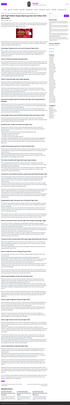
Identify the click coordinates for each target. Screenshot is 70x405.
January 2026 (52, 66)
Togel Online (54, 9)
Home (5, 9)
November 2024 (52, 84)
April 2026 (51, 62)
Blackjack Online (29, 9)
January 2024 (52, 98)
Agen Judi (10, 9)
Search (50, 13)
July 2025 (51, 74)
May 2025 (51, 76)
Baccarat (48, 9)
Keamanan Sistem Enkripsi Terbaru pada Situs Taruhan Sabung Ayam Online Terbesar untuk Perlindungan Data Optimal (58, 35)
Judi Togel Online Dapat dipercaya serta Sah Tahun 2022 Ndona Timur (39, 393)
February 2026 (52, 64)
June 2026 (51, 59)
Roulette (36, 9)
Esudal (35, 3)
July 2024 (51, 90)
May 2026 (51, 60)
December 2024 (52, 83)
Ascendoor (17, 403)
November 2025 (52, 68)
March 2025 (51, 79)
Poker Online (22, 9)
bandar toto (51, 51)
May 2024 (51, 92)
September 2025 (52, 71)
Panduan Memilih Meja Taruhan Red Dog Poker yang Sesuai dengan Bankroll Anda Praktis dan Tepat (58, 27)
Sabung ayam (42, 9)
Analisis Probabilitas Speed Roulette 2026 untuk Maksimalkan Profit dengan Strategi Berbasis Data (59, 31)
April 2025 (51, 78)
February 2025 (52, 80)
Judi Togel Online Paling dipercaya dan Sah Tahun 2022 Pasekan (24, 393)
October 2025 (52, 70)
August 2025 (51, 72)
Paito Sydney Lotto (62, 9)
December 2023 (52, 99)
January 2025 (52, 82)
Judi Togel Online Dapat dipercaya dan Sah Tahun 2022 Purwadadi (8, 393)
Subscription (4, 4)
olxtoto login (51, 48)
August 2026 (51, 56)
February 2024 (52, 96)
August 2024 (51, 88)
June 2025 (51, 75)
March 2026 (51, 63)
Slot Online (16, 9)
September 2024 (52, 87)
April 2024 (51, 94)
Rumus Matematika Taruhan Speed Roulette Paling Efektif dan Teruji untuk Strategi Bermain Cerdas (59, 23)
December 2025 (52, 67)
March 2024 (51, 95)
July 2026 (51, 58)
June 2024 (51, 91)
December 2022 (52, 102)
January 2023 (52, 100)
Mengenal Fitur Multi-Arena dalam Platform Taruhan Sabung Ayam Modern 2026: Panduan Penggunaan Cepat (58, 39)
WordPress (26, 403)
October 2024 (52, 86)
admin (10, 20)
